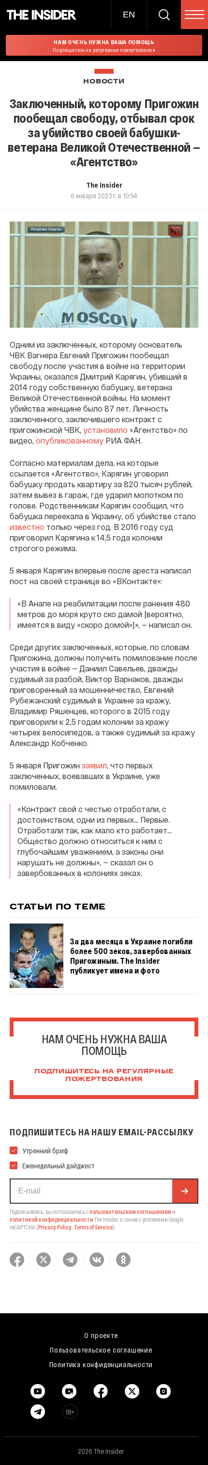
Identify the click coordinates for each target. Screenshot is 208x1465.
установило (106, 429)
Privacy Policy (55, 1227)
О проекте (101, 1335)
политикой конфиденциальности (51, 1219)
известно (27, 526)
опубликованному (70, 440)
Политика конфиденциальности (101, 1364)
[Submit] (184, 1191)
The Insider (104, 184)
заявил (94, 765)
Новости (103, 81)
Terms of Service (93, 1227)
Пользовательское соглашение (101, 1349)
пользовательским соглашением (130, 1211)
